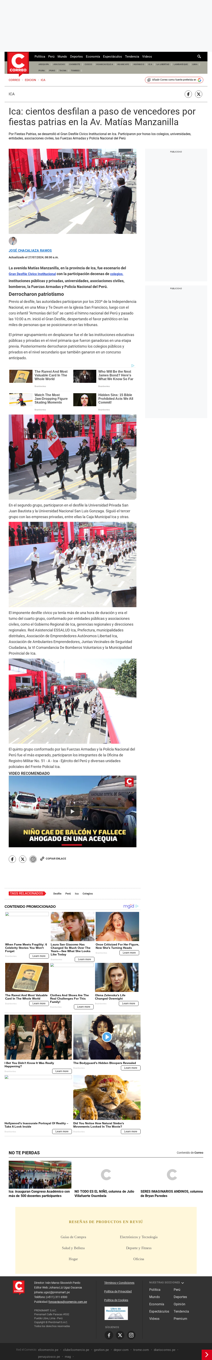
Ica (12, 94)
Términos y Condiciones (119, 1282)
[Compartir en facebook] (188, 94)
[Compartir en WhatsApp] (33, 859)
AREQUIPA (44, 64)
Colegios (88, 893)
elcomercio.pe (48, 1350)
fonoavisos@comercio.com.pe (67, 1301)
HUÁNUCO (139, 64)
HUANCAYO (123, 64)
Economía (93, 56)
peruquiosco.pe (49, 1357)
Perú (51, 56)
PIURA (42, 70)
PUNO (52, 70)
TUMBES (75, 70)
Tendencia (132, 56)
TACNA (63, 70)
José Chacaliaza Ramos (30, 250)
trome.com (141, 1350)
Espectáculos (112, 56)
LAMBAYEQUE (181, 64)
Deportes (76, 56)
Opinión (179, 1304)
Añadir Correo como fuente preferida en (174, 79)
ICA (150, 64)
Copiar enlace (56, 858)
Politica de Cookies (116, 1300)
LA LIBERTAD (163, 64)
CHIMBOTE (74, 64)
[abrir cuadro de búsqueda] (199, 56)
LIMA (195, 64)
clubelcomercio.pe (76, 1350)
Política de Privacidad (118, 1291)
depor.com (121, 1350)
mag (68, 1357)
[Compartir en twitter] (198, 94)
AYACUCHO (59, 64)
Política (40, 56)
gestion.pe (101, 1350)
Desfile (57, 893)
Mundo (62, 56)
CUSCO (88, 64)
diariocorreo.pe (164, 1350)
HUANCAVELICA (104, 64)
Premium (180, 1319)
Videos (147, 56)
